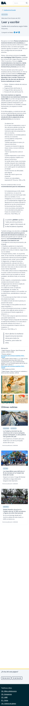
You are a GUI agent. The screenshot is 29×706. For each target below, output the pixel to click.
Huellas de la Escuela (10, 10)
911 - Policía (4, 700)
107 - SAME (4, 697)
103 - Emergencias (6, 694)
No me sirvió (6, 678)
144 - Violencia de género (8, 703)
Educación (4, 14)
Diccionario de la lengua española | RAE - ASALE (13, 356)
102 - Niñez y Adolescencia (9, 691)
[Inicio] (3, 3)
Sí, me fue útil (17, 678)
